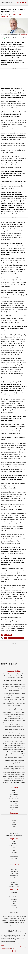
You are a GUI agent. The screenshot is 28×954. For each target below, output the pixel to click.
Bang (14, 894)
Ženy (17, 916)
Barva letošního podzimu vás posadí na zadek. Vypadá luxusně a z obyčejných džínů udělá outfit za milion (14, 703)
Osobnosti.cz (14, 864)
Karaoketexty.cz (14, 920)
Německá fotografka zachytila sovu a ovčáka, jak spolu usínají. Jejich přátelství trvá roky (14, 762)
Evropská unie (14, 805)
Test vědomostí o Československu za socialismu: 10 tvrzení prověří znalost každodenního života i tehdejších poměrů (14, 780)
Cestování (22, 916)
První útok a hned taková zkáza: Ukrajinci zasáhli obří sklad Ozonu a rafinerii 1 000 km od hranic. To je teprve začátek (14, 737)
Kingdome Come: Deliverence (14, 835)
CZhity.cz (6, 924)
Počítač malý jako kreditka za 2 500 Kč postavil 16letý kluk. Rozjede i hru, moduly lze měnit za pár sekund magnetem (14, 731)
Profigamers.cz (13, 918)
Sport (14, 916)
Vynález (14, 810)
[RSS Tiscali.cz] (15, 951)
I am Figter (14, 852)
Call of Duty (14, 831)
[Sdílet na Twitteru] (5, 635)
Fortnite (14, 829)
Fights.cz (14, 838)
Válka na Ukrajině (14, 794)
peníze (9, 638)
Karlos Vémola (14, 856)
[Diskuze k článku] (11, 16)
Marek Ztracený (14, 880)
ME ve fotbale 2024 (14, 799)
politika (22, 638)
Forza (14, 826)
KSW (14, 850)
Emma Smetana (14, 884)
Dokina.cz (22, 922)
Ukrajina (14, 792)
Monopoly (14, 899)
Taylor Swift (14, 882)
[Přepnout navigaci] (20, 2)
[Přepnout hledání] (18, 2)
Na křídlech (14, 908)
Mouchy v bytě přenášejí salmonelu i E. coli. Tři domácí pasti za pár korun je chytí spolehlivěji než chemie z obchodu (14, 755)
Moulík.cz (10, 922)
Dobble (14, 901)
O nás (13, 948)
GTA (14, 822)
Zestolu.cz (14, 890)
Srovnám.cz (21, 924)
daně (6, 638)
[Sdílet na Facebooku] (2, 635)
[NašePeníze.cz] (6, 2)
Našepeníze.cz (13, 924)
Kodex (22, 944)
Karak (14, 910)
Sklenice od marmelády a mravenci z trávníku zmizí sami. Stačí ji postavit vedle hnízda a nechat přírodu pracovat (14, 743)
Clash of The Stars (14, 845)
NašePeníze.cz (24, 34)
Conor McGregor (14, 861)
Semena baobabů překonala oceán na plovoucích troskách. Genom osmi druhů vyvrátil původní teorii (14, 768)
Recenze (14, 816)
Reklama (3, 944)
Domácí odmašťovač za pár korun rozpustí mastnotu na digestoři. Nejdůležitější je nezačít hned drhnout (14, 714)
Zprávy (10, 916)
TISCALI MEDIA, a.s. (16, 947)
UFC (14, 841)
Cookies (11, 944)
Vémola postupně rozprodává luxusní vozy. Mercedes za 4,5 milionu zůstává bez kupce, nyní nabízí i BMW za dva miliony (14, 724)
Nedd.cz (5, 922)
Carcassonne (14, 892)
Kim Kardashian (14, 875)
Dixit (14, 903)
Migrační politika (14, 797)
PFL (14, 848)
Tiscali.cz (14, 787)
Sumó (14, 854)
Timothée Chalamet (14, 886)
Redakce (7, 944)
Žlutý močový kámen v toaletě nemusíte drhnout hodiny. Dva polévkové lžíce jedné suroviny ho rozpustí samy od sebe (14, 749)
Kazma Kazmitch (14, 873)
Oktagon (14, 843)
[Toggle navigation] (25, 2)
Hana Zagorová (14, 871)
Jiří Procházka (14, 859)
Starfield (14, 820)
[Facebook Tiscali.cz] (12, 951)
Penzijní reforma (14, 807)
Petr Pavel (14, 869)
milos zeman (15, 638)
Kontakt (3, 945)
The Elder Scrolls (14, 833)
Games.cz (14, 813)
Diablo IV (14, 824)
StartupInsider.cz (14, 926)
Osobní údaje (17, 944)
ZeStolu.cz (21, 918)
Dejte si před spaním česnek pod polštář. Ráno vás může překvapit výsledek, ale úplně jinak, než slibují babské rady (14, 675)
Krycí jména (14, 905)
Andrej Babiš (14, 867)
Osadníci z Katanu (14, 897)
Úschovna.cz (22, 920)
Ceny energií (14, 803)
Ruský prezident (14, 801)
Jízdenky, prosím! (14, 912)
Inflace (14, 790)
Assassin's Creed (14, 818)
